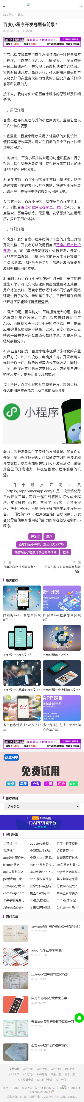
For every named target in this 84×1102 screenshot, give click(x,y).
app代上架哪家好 (69, 872)
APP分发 (61, 1079)
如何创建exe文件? (55, 655)
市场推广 (11, 850)
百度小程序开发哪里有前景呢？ (63, 569)
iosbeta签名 (13, 865)
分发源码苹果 (68, 907)
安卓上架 (70, 1074)
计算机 (10, 843)
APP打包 (28, 1069)
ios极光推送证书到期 (42, 900)
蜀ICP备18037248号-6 (48, 1088)
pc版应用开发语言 (15, 879)
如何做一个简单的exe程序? (21, 689)
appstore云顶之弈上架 (42, 843)
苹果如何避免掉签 (69, 879)
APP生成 (42, 1069)
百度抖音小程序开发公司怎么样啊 (41, 544)
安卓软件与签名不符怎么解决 (42, 886)
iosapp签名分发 (42, 865)
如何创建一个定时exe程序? (61, 689)
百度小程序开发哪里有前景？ (31, 24)
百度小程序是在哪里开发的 (42, 207)
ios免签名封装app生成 (69, 865)
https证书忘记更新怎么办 (69, 900)
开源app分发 (14, 886)
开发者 (35, 536)
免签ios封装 (40, 893)
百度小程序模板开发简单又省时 (69, 843)
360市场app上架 (42, 872)
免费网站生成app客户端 (42, 850)
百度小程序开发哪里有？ (19, 567)
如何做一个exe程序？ (18, 655)
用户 (49, 536)
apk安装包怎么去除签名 (15, 872)
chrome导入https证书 (15, 893)
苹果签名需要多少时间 (69, 893)
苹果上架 (42, 5)
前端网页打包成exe (69, 857)
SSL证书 (8, 14)
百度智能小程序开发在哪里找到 (35, 552)
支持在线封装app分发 (15, 907)
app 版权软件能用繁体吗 (42, 879)
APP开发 (28, 1074)
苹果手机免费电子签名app (15, 900)
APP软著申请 (25, 1079)
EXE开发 (42, 1074)
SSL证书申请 (44, 1079)
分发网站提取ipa (69, 886)
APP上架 (14, 1074)
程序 (66, 552)
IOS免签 (70, 1069)
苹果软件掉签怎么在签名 (42, 907)
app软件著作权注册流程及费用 (15, 857)
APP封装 (56, 1069)
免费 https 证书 (42, 857)
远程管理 (65, 850)
